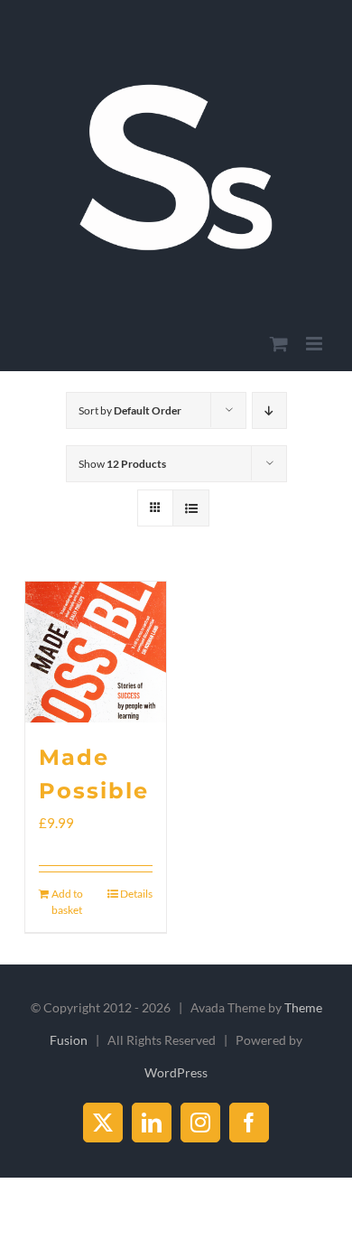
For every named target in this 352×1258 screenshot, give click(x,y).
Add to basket (67, 902)
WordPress (176, 1072)
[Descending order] (269, 410)
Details (136, 893)
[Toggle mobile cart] (279, 343)
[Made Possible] (95, 652)
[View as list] (190, 508)
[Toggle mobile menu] (315, 343)
